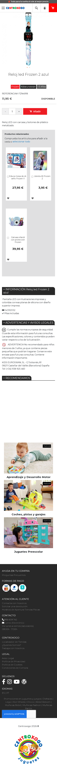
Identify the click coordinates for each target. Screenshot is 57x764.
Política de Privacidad (13, 661)
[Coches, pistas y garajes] (28, 495)
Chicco (30, 702)
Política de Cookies (12, 664)
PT (7, 693)
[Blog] (24, 683)
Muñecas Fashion (32, 705)
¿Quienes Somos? (11, 645)
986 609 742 (10, 619)
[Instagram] (10, 683)
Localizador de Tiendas (14, 642)
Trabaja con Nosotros (13, 648)
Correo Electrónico (14, 623)
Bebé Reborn (43, 702)
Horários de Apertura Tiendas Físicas (21, 609)
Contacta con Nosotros (14, 603)
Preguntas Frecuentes (14, 575)
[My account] (45, 7)
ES (3, 693)
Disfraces (47, 699)
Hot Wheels (19, 702)
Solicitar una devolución (14, 606)
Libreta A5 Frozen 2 (42, 177)
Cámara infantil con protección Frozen (18, 239)
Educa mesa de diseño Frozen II (18, 177)
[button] (27, 68)
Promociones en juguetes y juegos (22, 699)
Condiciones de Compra (15, 668)
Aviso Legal (8, 658)
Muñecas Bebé (13, 705)
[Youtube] (17, 683)
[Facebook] (4, 683)
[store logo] (15, 7)
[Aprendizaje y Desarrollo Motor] (28, 458)
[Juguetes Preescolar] (28, 532)
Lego (8, 702)
